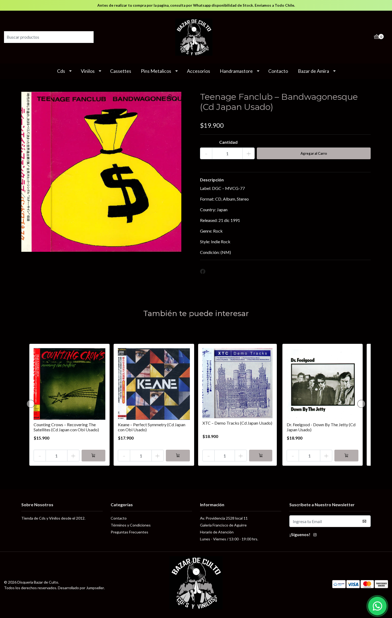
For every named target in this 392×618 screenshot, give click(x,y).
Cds (61, 71)
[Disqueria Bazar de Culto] (196, 36)
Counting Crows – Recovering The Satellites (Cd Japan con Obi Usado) (66, 427)
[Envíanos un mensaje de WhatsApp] (377, 606)
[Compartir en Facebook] (202, 271)
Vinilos (88, 71)
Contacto (278, 71)
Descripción (212, 179)
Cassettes (120, 71)
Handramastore (236, 71)
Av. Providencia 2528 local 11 (224, 518)
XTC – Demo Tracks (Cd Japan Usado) (237, 422)
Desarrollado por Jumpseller (81, 587)
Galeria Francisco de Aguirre (223, 525)
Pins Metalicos (156, 71)
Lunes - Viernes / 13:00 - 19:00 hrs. (229, 539)
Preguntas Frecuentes (129, 532)
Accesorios (198, 71)
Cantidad (228, 142)
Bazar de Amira (313, 71)
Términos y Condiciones (131, 525)
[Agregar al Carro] (94, 455)
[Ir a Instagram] (315, 535)
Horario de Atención (217, 532)
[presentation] (31, 404)
